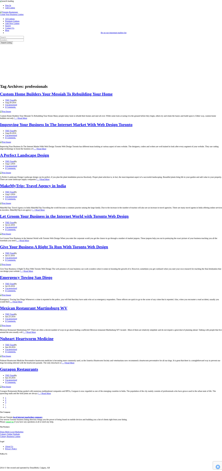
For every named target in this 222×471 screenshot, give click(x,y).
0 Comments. (10, 107)
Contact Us (9, 28)
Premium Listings (12, 21)
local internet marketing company (27, 417)
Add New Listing (12, 23)
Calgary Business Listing (10, 436)
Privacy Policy (11, 449)
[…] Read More (20, 118)
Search (8, 26)
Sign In (8, 5)
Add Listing (10, 8)
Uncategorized (11, 105)
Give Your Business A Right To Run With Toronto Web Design (54, 246)
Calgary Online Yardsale (10, 434)
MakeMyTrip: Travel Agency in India (33, 185)
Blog (7, 30)
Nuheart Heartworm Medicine (26, 338)
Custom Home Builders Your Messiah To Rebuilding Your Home (56, 94)
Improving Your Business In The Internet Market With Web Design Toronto (66, 124)
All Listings (10, 19)
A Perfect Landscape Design (24, 155)
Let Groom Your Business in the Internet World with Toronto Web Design (64, 216)
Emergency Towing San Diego (26, 277)
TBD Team (9, 100)
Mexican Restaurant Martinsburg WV (33, 308)
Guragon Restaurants (19, 369)
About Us (9, 446)
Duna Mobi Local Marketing (11, 432)
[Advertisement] (111, 63)
